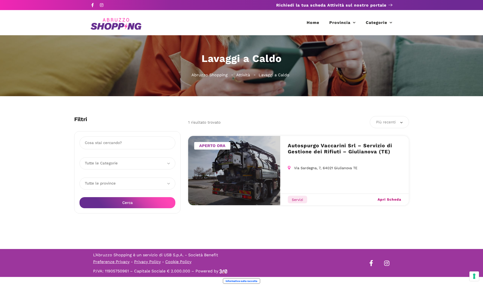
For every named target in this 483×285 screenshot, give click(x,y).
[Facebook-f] (93, 5)
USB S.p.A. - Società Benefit (191, 255)
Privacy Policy (147, 261)
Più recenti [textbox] (386, 122)
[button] (127, 163)
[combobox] (389, 122)
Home (313, 22)
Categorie (376, 22)
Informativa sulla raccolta (241, 280)
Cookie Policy (178, 261)
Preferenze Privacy (111, 261)
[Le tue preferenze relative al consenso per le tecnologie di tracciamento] (474, 276)
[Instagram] (102, 5)
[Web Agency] (223, 271)
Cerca (127, 202)
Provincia (339, 22)
